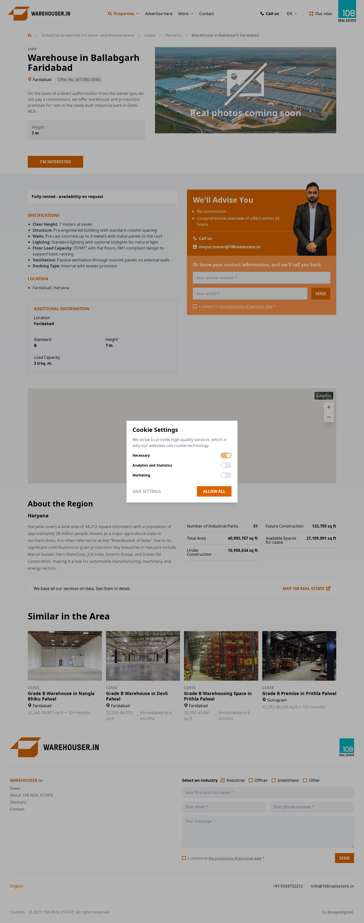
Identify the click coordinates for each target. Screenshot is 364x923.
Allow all (214, 491)
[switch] (226, 455)
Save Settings (146, 491)
